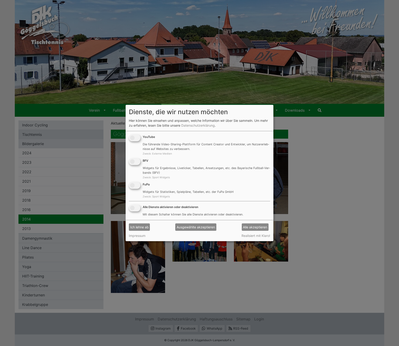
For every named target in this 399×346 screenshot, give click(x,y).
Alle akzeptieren (255, 227)
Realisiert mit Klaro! (256, 235)
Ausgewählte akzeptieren (196, 227)
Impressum (137, 235)
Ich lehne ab (139, 227)
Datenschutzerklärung (198, 125)
